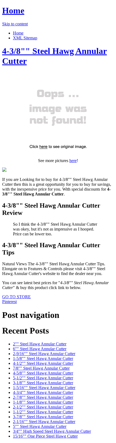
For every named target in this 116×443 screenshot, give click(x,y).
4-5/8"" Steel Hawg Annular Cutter (43, 373)
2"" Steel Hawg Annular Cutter (39, 344)
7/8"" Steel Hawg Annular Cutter (41, 368)
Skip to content (15, 24)
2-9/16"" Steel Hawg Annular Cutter (44, 353)
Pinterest (9, 301)
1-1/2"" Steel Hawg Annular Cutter (43, 412)
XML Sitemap (25, 38)
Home (13, 10)
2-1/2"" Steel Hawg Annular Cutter (43, 407)
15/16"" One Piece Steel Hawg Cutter (45, 436)
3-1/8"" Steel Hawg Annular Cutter (43, 382)
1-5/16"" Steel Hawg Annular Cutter (44, 387)
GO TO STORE (16, 296)
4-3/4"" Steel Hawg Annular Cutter (43, 392)
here (73, 160)
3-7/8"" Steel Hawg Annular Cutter (43, 416)
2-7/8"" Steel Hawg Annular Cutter (43, 397)
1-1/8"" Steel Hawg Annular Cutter (43, 402)
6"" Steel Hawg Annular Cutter (39, 348)
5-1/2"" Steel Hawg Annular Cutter (43, 378)
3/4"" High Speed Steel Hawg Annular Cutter (52, 431)
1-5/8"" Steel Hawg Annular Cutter (43, 358)
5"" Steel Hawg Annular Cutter (39, 426)
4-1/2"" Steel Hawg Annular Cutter (43, 363)
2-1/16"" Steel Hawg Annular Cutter (44, 421)
